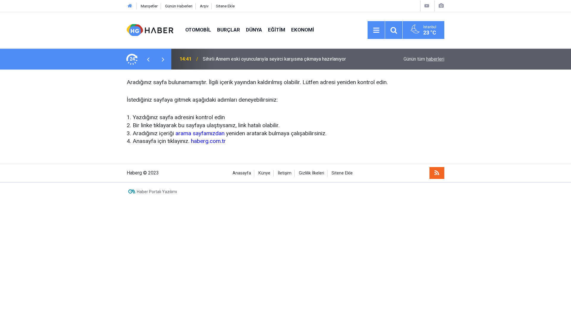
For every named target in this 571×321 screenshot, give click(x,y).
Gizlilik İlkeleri (311, 173)
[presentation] (148, 59)
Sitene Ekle (225, 6)
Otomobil (198, 30)
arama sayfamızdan (200, 133)
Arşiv (204, 6)
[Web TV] (426, 6)
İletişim (284, 173)
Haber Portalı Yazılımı (157, 191)
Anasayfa (242, 173)
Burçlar (228, 30)
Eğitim (276, 30)
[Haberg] (150, 29)
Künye (264, 173)
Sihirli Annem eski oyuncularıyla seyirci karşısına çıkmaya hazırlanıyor (274, 59)
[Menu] (376, 30)
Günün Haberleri (178, 6)
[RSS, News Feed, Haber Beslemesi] (436, 173)
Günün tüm (424, 59)
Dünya (254, 30)
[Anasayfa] (130, 6)
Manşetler (149, 6)
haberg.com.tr (208, 141)
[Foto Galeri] (441, 6)
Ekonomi (302, 30)
